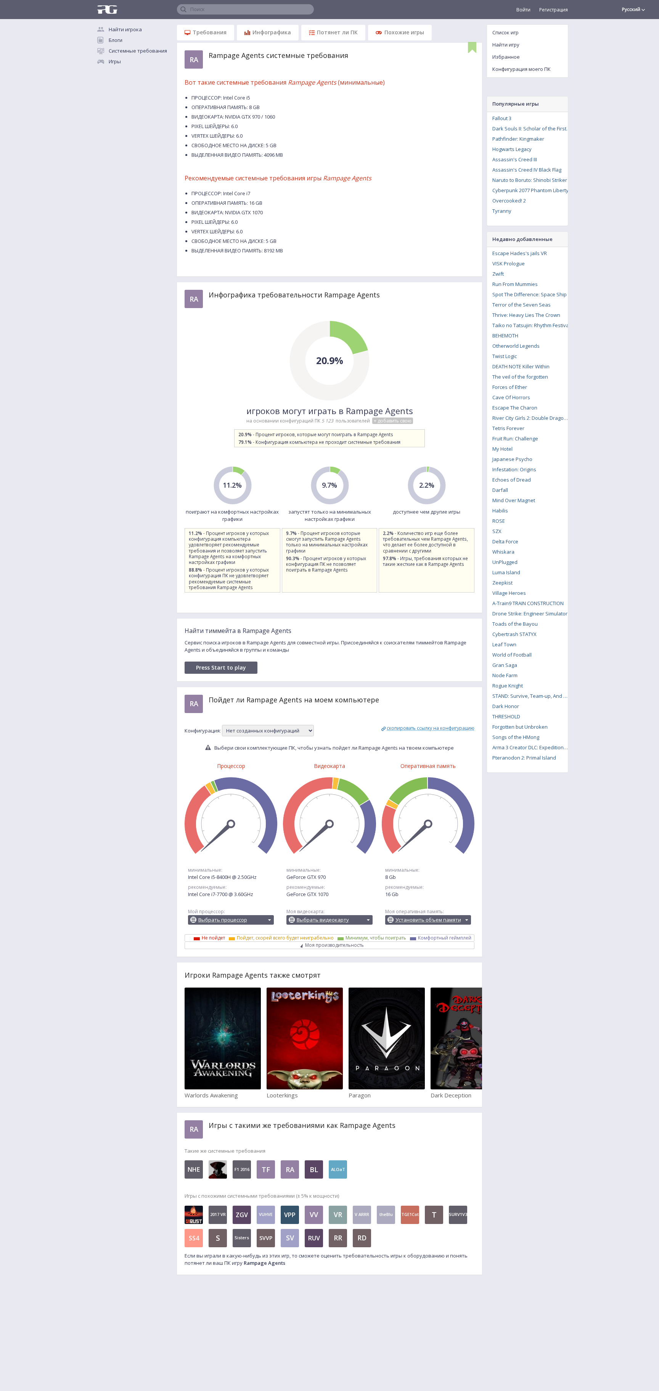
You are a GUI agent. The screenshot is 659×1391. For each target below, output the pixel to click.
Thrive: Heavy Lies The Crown (526, 315)
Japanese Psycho (512, 459)
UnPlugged (505, 562)
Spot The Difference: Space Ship (529, 294)
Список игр (505, 32)
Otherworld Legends (516, 345)
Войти (523, 9)
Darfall (500, 490)
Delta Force (505, 541)
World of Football (512, 654)
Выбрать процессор (222, 919)
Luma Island (506, 572)
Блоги (115, 40)
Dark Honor (505, 706)
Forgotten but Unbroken (520, 726)
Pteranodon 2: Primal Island (524, 757)
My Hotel (502, 448)
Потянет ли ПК (337, 32)
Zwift (498, 273)
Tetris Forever (508, 428)
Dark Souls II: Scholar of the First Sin (532, 128)
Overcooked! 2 (509, 200)
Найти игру (505, 44)
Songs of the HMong (515, 737)
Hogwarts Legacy (512, 149)
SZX (496, 531)
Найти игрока (125, 29)
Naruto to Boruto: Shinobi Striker (529, 180)
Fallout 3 (501, 118)
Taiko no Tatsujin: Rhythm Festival (531, 325)
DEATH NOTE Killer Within (521, 366)
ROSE (498, 520)
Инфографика (271, 32)
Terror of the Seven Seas (521, 304)
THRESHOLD (506, 716)
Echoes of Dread (511, 479)
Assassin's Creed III (514, 159)
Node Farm (505, 675)
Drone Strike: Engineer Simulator (529, 613)
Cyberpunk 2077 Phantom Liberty (530, 190)
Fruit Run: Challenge (515, 438)
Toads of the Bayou (515, 623)
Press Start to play (221, 667)
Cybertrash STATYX (514, 634)
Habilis (500, 510)
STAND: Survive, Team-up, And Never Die (532, 695)
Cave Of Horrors (511, 397)
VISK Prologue (508, 263)
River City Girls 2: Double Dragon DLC (532, 417)
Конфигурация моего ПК (521, 69)
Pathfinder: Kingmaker (518, 138)
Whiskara (503, 551)
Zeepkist (502, 582)
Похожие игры (404, 32)
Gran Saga (504, 665)
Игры (115, 61)
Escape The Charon (514, 407)
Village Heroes (509, 592)
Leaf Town (504, 644)
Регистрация (553, 9)
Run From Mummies (515, 284)
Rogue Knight (507, 685)
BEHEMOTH (505, 335)
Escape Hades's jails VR (519, 253)
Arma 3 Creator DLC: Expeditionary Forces (532, 747)
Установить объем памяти (428, 919)
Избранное (506, 56)
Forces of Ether (509, 387)
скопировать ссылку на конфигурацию (430, 728)
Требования (210, 32)
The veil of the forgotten (520, 376)
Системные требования (138, 50)
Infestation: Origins (514, 469)
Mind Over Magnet (513, 500)
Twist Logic (504, 356)
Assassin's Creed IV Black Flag (526, 169)
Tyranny (501, 210)
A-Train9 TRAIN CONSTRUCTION (528, 603)
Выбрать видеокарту (323, 919)
